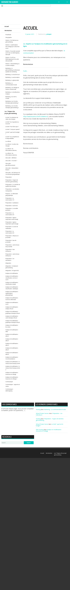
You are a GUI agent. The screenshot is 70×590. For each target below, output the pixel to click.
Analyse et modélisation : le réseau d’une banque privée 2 (12, 368)
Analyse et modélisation (11, 273)
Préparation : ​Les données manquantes (12, 190)
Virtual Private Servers (42, 413)
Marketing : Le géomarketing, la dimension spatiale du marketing (12, 70)
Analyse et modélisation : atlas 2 (11, 335)
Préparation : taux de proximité (10, 241)
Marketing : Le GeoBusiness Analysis (12, 93)
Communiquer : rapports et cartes (12, 385)
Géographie (8, 37)
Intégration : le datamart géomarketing (11, 266)
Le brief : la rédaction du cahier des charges (11, 118)
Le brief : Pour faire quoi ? (12, 126)
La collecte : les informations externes (11, 154)
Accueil (30, 28)
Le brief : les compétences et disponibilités (12, 137)
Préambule (8, 34)
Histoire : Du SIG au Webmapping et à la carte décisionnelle (12, 59)
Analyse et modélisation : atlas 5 (11, 348)
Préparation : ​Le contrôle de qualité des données (12, 185)
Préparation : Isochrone (11, 205)
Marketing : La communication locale (11, 84)
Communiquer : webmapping (9, 390)
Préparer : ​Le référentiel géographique (11, 194)
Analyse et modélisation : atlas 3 (11, 339)
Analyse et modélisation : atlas (11, 330)
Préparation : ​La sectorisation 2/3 (9, 213)
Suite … (25, 71)
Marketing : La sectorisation (12, 77)
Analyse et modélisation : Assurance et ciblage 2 (11, 378)
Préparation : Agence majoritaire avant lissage (11, 218)
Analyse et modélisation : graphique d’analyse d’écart (12, 312)
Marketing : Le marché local (12, 74)
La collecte (8, 141)
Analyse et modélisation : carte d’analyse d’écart (11, 317)
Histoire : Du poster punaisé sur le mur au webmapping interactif (12, 52)
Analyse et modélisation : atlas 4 (11, 344)
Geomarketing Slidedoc (9, 2)
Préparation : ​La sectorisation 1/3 (9, 199)
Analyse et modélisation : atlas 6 (11, 353)
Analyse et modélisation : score (11, 303)
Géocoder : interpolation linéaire (11, 169)
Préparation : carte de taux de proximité (12, 245)
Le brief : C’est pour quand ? (12, 129)
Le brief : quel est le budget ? (12, 133)
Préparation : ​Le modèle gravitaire (11, 209)
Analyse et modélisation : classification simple (11, 283)
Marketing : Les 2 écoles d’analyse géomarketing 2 (12, 106)
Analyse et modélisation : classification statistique (11, 287)
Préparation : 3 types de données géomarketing (11, 180)
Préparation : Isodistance (11, 203)
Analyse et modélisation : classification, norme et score (11, 277)
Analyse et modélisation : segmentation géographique (11, 293)
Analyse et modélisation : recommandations (11, 358)
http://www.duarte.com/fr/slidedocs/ (35, 116)
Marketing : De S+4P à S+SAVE (10, 97)
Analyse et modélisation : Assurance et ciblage (11, 373)
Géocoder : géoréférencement (10, 164)
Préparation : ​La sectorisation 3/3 (9, 232)
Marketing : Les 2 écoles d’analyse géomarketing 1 (12, 102)
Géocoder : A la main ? (11, 160)
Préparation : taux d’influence (10, 250)
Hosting (38, 409)
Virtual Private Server (42, 424)
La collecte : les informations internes (11, 149)
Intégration (8, 263)
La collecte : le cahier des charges (11, 145)
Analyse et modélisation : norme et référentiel (11, 298)
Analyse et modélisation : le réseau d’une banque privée (12, 362)
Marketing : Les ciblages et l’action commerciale (12, 88)
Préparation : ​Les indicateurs (9, 259)
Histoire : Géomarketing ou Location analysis (12, 64)
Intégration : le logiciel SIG (12, 270)
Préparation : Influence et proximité (11, 236)
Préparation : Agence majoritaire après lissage (11, 223)
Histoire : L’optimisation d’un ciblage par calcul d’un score (12, 46)
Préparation (8, 177)
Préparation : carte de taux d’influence (12, 255)
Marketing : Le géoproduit (12, 80)
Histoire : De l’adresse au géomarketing (11, 41)
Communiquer (9, 381)
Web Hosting (39, 429)
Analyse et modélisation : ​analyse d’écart (12, 307)
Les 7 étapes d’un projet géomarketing (11, 112)
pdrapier (48, 34)
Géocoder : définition (10, 158)
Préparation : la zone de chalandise (11, 227)
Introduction (8, 30)
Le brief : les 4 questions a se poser (12, 122)
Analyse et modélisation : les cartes (11, 326)
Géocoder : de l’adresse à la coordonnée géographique (12, 173)
